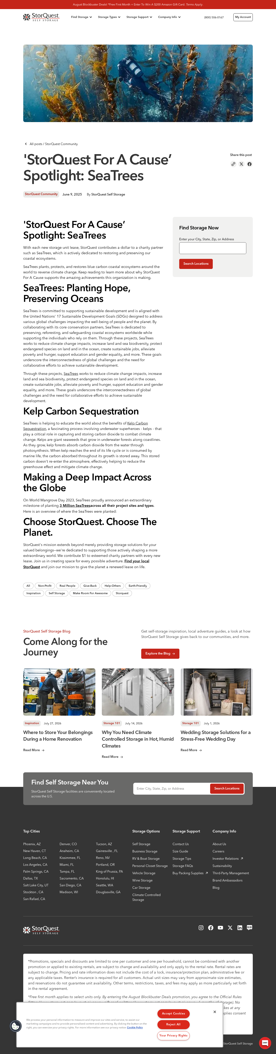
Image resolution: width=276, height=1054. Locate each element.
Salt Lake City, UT (35, 885)
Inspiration (32, 723)
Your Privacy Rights (173, 1035)
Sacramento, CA (72, 878)
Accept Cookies (173, 1013)
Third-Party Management (231, 873)
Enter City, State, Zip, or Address (160, 788)
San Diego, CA (70, 885)
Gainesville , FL (107, 851)
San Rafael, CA (34, 899)
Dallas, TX (30, 878)
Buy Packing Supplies (188, 873)
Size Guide (180, 851)
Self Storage (141, 844)
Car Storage (141, 888)
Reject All (173, 1024)
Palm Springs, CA (35, 871)
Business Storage (144, 851)
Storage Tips (182, 858)
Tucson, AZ (104, 844)
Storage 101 (111, 723)
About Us (219, 844)
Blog (216, 888)
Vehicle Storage (143, 873)
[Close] (214, 1011)
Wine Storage (142, 880)
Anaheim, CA (69, 851)
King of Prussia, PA (109, 871)
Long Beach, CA (35, 858)
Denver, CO (68, 844)
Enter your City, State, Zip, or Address (206, 239)
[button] (15, 1026)
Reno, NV (103, 858)
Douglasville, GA (108, 892)
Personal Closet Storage (150, 866)
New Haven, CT (34, 851)
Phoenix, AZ (32, 844)
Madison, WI (69, 892)
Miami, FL (67, 865)
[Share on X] (241, 164)
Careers (218, 851)
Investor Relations (226, 858)
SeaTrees (71, 373)
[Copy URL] (233, 164)
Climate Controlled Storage (146, 897)
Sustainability (222, 866)
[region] (119, 1025)
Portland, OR (105, 865)
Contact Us (181, 844)
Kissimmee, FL (70, 858)
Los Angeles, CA (35, 865)
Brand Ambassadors (227, 880)
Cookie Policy (135, 1027)
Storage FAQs (183, 866)
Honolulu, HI (105, 878)
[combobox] (212, 248)
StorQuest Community (41, 194)
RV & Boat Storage (146, 858)
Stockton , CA (33, 892)
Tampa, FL (67, 871)
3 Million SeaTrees (75, 506)
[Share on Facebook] (249, 164)
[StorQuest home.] (46, 17)
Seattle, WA (104, 885)
